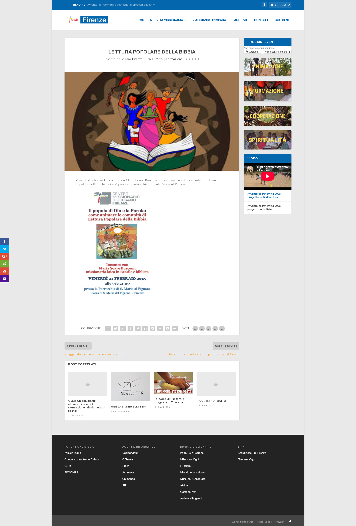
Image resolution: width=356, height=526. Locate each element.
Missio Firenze (131, 59)
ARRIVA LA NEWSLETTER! (128, 406)
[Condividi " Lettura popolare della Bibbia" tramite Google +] (123, 328)
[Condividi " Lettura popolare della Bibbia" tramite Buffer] (152, 328)
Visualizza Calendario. (277, 51)
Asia (128, 472)
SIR (124, 485)
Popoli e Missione (192, 452)
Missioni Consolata (192, 478)
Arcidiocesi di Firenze (252, 452)
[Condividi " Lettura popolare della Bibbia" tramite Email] (167, 328)
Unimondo (128, 478)
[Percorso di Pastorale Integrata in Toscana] (173, 383)
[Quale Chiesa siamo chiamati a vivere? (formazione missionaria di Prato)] (87, 383)
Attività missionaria (166, 20)
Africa (184, 485)
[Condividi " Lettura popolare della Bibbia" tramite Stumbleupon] (160, 328)
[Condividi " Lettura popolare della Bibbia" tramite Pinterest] (137, 328)
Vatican (130, 452)
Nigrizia (185, 465)
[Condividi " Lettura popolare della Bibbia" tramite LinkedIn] (145, 328)
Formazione (174, 59)
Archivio (241, 20)
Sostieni (282, 20)
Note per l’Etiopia (98, 4)
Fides (125, 465)
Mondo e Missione (192, 472)
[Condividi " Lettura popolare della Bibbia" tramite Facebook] (108, 328)
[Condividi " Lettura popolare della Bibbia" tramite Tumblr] (130, 328)
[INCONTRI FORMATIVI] (216, 383)
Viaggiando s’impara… (210, 20)
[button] (252, 51)
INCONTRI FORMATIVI (211, 401)
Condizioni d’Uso (243, 521)
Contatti (261, 20)
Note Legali (264, 521)
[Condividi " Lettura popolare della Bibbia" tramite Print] (175, 328)
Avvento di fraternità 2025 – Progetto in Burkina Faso (266, 195)
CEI (127, 459)
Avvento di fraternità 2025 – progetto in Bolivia (266, 207)
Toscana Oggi (246, 459)
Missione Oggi (189, 459)
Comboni (188, 491)
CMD (140, 20)
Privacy (279, 521)
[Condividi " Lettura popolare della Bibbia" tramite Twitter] (115, 328)
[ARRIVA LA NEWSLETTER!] (130, 386)
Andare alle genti (191, 498)
